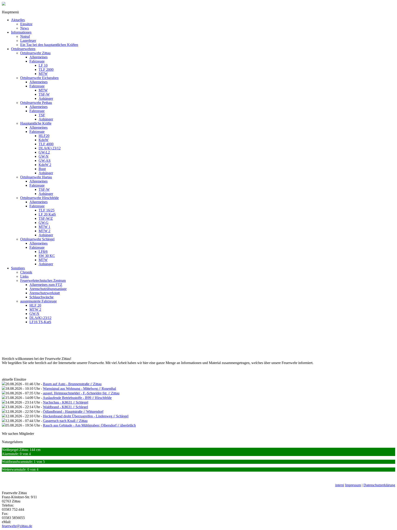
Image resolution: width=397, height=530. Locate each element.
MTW (43, 74)
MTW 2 (44, 231)
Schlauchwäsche (41, 297)
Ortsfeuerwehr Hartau (36, 177)
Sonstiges (18, 268)
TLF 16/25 (46, 210)
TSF (42, 115)
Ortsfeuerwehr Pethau (36, 103)
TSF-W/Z (46, 218)
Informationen (21, 32)
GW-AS (45, 160)
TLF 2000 (46, 69)
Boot (42, 169)
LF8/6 (43, 252)
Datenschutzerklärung (379, 485)
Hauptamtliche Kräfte (35, 123)
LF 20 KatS (47, 214)
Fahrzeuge (37, 61)
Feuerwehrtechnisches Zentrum (43, 280)
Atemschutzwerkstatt (44, 293)
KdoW (43, 140)
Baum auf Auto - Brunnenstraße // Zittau (72, 384)
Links (24, 276)
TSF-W (44, 94)
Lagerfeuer (28, 41)
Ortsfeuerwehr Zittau (35, 53)
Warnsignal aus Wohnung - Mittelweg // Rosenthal (79, 388)
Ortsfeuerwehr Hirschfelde (39, 198)
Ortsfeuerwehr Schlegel (37, 239)
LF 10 (43, 65)
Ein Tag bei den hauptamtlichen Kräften (49, 45)
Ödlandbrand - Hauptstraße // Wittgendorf (73, 411)
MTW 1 (44, 227)
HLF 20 (35, 305)
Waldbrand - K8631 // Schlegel (65, 407)
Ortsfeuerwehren (23, 49)
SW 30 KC (47, 256)
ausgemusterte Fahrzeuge (38, 301)
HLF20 (44, 136)
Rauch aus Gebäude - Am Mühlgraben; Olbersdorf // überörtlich (89, 425)
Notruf (25, 36)
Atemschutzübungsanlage (48, 289)
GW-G (43, 223)
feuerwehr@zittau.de (17, 526)
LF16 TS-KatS (40, 322)
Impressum (353, 485)
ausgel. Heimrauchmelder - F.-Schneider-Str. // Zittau (81, 393)
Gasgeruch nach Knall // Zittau (65, 421)
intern (339, 485)
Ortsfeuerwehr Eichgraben (39, 78)
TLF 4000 (46, 144)
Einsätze (26, 24)
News (24, 28)
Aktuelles (18, 20)
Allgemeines (38, 57)
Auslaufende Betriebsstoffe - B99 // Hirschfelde (77, 398)
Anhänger (46, 98)
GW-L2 (44, 152)
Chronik (26, 272)
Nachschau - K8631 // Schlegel (65, 402)
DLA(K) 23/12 (50, 148)
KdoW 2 (45, 165)
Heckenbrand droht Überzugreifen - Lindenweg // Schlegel (85, 416)
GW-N (43, 156)
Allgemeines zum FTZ (45, 285)
